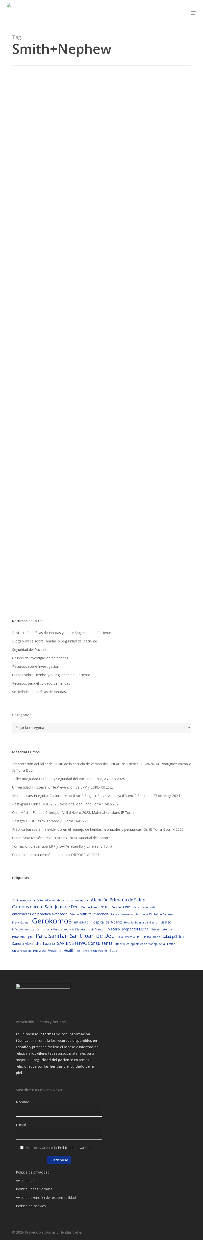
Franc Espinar (21, 922)
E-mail (21, 1124)
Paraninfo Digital (22, 937)
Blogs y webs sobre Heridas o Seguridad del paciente (54, 641)
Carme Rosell (89, 907)
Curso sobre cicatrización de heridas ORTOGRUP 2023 (55, 854)
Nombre (22, 1102)
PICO (120, 937)
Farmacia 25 (144, 914)
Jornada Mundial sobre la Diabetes (64, 929)
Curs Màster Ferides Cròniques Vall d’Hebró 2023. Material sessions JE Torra (73, 812)
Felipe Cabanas (163, 914)
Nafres (155, 929)
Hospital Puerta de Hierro (140, 922)
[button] (193, 12)
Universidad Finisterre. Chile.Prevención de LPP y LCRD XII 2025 (63, 787)
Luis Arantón (97, 929)
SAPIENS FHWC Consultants (84, 943)
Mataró (113, 928)
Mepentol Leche (135, 928)
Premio (130, 937)
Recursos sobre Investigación (35, 666)
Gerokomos (52, 921)
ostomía (166, 929)
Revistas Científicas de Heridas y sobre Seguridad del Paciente (61, 632)
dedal (136, 907)
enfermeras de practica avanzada (39, 913)
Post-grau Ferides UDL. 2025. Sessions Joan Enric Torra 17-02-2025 (66, 804)
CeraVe (116, 907)
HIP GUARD (81, 922)
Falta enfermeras (122, 914)
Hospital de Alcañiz (106, 922)
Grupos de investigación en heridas (40, 658)
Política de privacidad (75, 1147)
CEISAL (105, 907)
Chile (127, 906)
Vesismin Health (61, 950)
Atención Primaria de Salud (118, 900)
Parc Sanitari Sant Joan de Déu (75, 936)
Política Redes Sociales (34, 1189)
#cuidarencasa (21, 900)
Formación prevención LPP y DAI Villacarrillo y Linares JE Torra (62, 846)
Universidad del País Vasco (29, 951)
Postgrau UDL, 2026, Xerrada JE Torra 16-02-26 (50, 821)
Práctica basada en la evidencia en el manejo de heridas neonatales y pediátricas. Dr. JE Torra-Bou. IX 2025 (97, 829)
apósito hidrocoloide (47, 900)
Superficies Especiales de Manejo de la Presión (145, 944)
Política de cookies (31, 1206)
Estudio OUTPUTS (80, 914)
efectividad (150, 907)
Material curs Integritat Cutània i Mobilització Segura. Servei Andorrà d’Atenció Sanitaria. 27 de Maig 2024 (96, 795)
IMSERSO (165, 922)
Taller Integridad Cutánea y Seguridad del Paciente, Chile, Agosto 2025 (68, 778)
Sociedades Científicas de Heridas (39, 691)
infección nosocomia (26, 929)
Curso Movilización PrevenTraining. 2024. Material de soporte (61, 837)
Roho (156, 937)
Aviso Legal (25, 1180)
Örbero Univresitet (94, 951)
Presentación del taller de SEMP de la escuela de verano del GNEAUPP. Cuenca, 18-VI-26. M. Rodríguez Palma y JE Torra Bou (101, 767)
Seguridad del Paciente (30, 649)
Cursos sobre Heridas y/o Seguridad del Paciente (51, 674)
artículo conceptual (76, 900)
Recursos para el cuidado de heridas (41, 683)
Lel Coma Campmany (49, 337)
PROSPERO (144, 937)
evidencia (101, 913)
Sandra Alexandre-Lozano (33, 943)
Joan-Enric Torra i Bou (50, 199)
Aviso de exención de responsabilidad (46, 1197)
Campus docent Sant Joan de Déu (45, 907)
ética (113, 950)
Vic (78, 951)
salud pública (173, 936)
